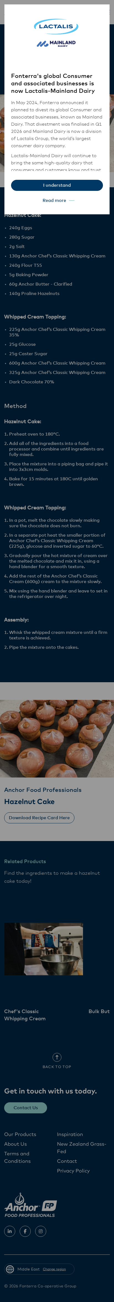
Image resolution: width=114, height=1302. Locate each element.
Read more (54, 200)
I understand (57, 185)
